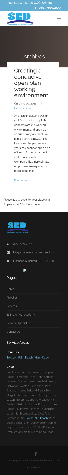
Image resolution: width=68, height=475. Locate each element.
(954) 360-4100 (50, 8)
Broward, (12, 357)
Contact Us (13, 331)
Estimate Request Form (21, 314)
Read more (21, 180)
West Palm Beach (37, 418)
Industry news (22, 108)
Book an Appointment (20, 323)
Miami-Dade (41, 357)
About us (12, 297)
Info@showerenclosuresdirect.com (34, 252)
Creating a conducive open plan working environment (31, 83)
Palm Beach (25, 357)
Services (12, 306)
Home (10, 289)
